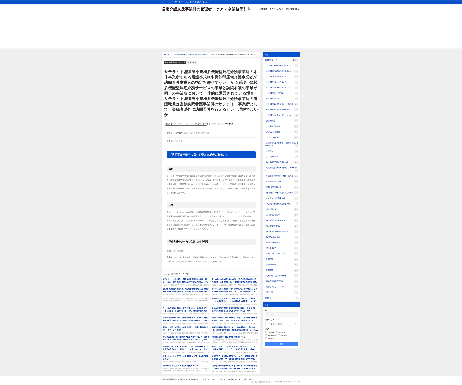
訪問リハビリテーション (282, 253)
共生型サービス (282, 157)
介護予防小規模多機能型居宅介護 (282, 65)
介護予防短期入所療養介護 (282, 82)
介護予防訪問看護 (282, 98)
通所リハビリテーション (282, 287)
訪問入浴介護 (282, 265)
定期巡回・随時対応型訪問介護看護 (282, 193)
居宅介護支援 (282, 209)
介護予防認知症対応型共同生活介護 (282, 104)
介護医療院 (282, 121)
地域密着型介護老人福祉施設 (282, 162)
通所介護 (282, 292)
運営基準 (263, 9)
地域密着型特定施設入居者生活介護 (282, 176)
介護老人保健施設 (282, 132)
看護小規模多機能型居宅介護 (175, 62)
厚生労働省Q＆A (292, 9)
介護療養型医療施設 (282, 126)
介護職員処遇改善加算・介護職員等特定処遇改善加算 (281, 144)
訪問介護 (282, 259)
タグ (267, 329)
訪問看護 (282, 270)
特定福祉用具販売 (282, 226)
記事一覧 (206, 379)
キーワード (269, 310)
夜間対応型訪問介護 (282, 187)
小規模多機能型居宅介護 (282, 198)
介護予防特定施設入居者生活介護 (282, 71)
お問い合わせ (248, 379)
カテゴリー (269, 319)
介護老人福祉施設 (282, 137)
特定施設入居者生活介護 (282, 220)
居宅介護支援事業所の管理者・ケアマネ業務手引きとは (182, 379)
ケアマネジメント (276, 9)
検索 (281, 344)
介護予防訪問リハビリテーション (282, 87)
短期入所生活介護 (282, 237)
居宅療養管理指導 (282, 215)
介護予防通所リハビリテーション (282, 115)
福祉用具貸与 (282, 248)
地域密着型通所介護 (282, 181)
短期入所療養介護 (282, 242)
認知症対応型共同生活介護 (282, 276)
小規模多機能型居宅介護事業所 (282, 204)
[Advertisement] (231, 32)
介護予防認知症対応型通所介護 (282, 110)
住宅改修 (282, 151)
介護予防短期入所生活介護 (282, 76)
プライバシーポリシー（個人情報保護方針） (226, 379)
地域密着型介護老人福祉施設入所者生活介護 (281, 169)
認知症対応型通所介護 (282, 281)
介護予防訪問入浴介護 (282, 93)
